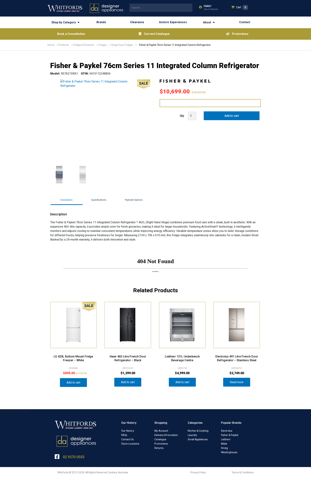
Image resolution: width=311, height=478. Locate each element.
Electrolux (226, 430)
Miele (224, 443)
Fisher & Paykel (229, 435)
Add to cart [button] (73, 382)
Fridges (103, 44)
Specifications (98, 199)
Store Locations (130, 443)
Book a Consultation (71, 34)
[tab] (66, 200)
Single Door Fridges (122, 44)
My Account (161, 430)
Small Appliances (198, 439)
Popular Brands (231, 422)
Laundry (192, 435)
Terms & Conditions (242, 472)
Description (66, 199)
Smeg (224, 448)
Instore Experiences (173, 22)
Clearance (137, 22)
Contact (244, 22)
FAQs (124, 435)
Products (64, 44)
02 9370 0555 (73, 457)
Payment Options (134, 199)
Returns (159, 448)
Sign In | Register (211, 9)
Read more (237, 382)
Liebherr (226, 439)
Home (51, 44)
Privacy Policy (198, 472)
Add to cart (231, 115)
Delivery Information (166, 435)
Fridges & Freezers (83, 44)
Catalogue (160, 439)
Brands (101, 22)
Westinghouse (229, 452)
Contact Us (127, 439)
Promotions (240, 34)
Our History (128, 422)
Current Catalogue (157, 34)
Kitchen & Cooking (198, 430)
